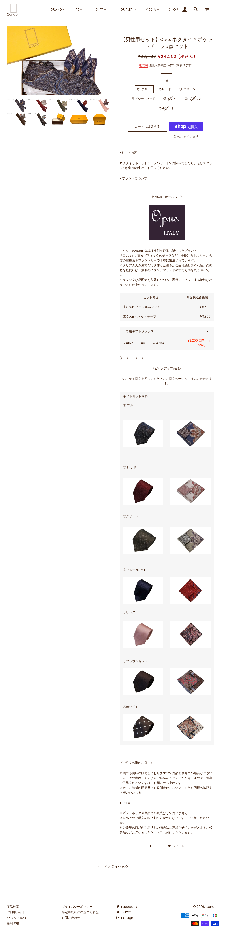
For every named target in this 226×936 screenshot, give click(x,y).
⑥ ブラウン (193, 98)
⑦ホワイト (167, 108)
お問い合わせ (71, 917)
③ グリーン (187, 89)
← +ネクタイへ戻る (113, 866)
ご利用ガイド (16, 912)
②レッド (165, 89)
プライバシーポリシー (77, 906)
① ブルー (144, 89)
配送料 (143, 65)
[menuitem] (58, 9)
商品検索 (13, 906)
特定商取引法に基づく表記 (80, 912)
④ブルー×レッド (144, 98)
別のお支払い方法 (186, 136)
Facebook (128, 906)
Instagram (129, 917)
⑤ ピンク (170, 98)
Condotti (212, 906)
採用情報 (13, 923)
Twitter (125, 912)
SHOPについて (17, 917)
